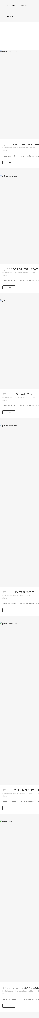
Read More (9, 162)
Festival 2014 (23, 394)
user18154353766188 (27, 148)
